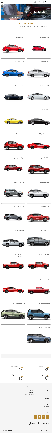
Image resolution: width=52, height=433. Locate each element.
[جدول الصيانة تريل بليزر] (13, 192)
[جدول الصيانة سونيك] (39, 71)
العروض (16, 390)
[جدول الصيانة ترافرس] (13, 216)
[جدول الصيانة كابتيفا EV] (39, 337)
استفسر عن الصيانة (29, 394)
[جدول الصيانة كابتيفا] (39, 192)
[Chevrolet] (48, 2)
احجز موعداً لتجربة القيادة (28, 390)
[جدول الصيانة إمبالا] (13, 95)
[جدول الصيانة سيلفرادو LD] (39, 265)
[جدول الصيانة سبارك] (39, 47)
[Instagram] (39, 417)
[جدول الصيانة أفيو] (13, 47)
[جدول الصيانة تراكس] (13, 144)
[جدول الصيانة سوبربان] (13, 240)
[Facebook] (47, 417)
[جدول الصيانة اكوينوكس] (13, 168)
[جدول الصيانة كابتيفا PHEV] (13, 313)
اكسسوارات (46, 406)
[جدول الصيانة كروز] (13, 71)
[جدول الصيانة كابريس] (39, 120)
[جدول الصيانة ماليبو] (39, 95)
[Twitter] (43, 417)
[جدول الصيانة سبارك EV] (39, 313)
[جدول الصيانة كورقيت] (13, 289)
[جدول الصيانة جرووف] (39, 168)
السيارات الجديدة (45, 390)
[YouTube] (35, 417)
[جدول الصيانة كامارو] (13, 120)
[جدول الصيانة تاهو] (39, 240)
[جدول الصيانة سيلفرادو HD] (39, 289)
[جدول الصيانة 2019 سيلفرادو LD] (13, 265)
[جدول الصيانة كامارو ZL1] (39, 144)
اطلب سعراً (31, 392)
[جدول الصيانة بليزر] (39, 216)
